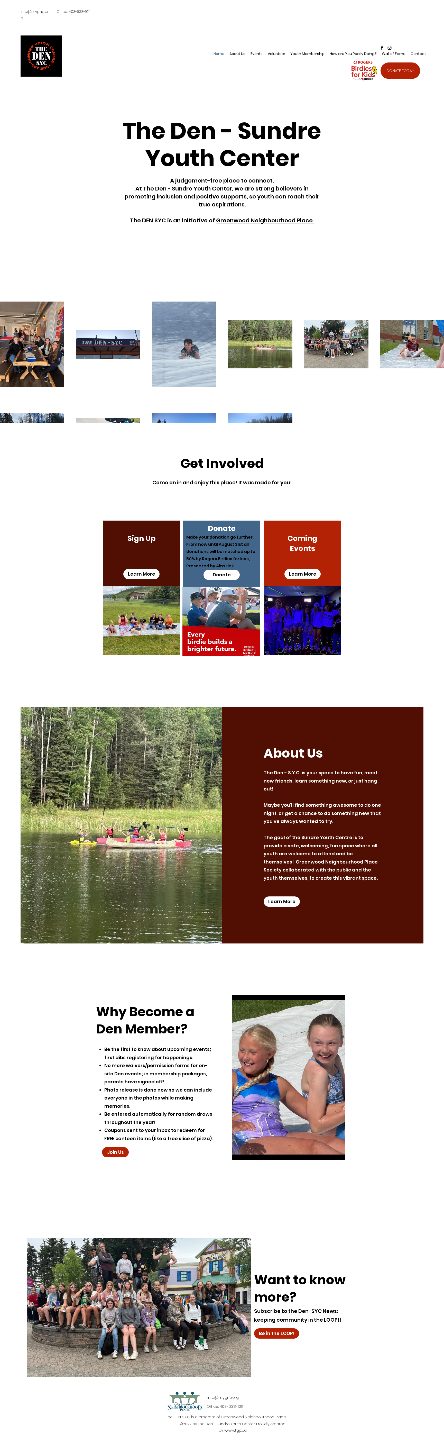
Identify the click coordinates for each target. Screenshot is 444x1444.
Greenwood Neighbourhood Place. (265, 220)
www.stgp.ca (235, 1430)
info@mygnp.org (223, 1397)
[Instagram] (389, 47)
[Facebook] (381, 47)
